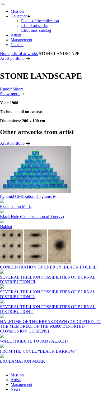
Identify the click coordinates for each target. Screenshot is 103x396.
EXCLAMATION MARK (22, 361)
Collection (19, 16)
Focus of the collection (40, 21)
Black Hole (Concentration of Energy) (32, 216)
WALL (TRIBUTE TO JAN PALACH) (34, 341)
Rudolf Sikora (12, 89)
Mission (17, 11)
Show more (10, 94)
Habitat (6, 226)
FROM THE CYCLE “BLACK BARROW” (38, 351)
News (15, 389)
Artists (16, 35)
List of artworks (34, 25)
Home (5, 53)
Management (21, 40)
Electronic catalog (36, 30)
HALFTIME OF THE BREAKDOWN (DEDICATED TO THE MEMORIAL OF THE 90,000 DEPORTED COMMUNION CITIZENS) (50, 326)
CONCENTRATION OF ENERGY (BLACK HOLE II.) (48, 267)
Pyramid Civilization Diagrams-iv (28, 196)
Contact (17, 44)
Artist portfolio (13, 58)
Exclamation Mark (15, 206)
